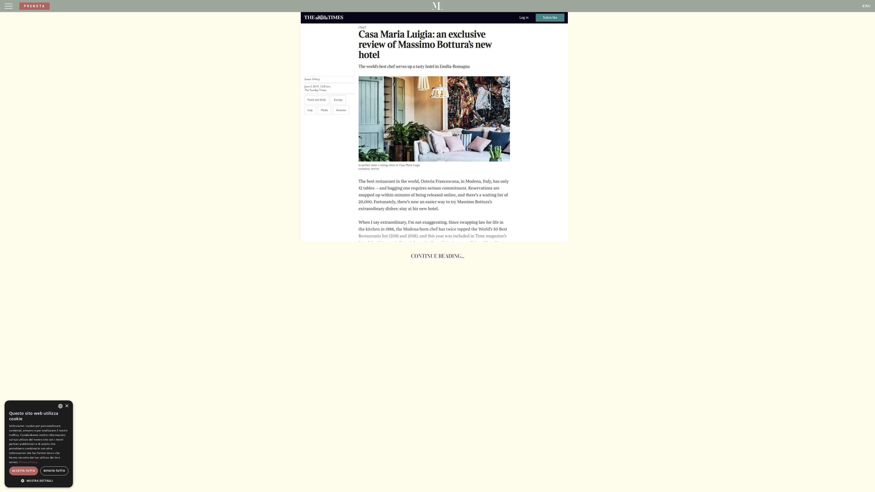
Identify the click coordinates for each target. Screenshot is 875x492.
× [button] (66, 406)
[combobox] (60, 406)
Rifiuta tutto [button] (54, 471)
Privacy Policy (28, 462)
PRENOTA (34, 6)
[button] (38, 480)
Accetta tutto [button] (23, 471)
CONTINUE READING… (437, 256)
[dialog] (39, 443)
